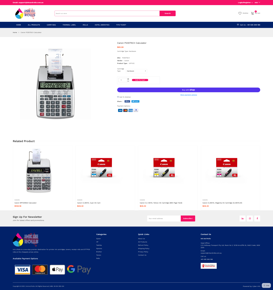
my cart (257, 13)
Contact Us (142, 255)
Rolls (98, 258)
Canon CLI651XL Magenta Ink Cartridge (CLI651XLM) (222, 203)
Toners (98, 255)
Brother (99, 252)
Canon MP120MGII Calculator (26, 203)
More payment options (188, 95)
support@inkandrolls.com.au (211, 253)
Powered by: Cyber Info (251, 286)
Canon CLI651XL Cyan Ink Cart (88, 203)
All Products (142, 242)
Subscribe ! (188, 218)
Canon (17, 200)
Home (15, 32)
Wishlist (245, 13)
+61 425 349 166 (253, 25)
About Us (141, 238)
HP (97, 242)
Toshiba (99, 245)
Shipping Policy (143, 248)
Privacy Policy (143, 252)
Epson (98, 238)
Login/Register (244, 2)
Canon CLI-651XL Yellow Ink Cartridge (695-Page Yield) (161, 203)
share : (119, 101)
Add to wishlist (125, 97)
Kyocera (99, 248)
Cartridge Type (120, 70)
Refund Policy (143, 245)
